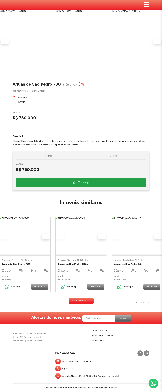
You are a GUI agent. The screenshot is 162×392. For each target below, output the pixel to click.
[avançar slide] (146, 300)
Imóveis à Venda (99, 330)
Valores (48, 156)
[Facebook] (140, 353)
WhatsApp (83, 182)
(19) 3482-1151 (68, 369)
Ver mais (41, 287)
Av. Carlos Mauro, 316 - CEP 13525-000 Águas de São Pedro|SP (90, 376)
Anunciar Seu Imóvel (102, 335)
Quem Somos (98, 341)
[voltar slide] (139, 300)
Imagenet (113, 387)
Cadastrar (123, 318)
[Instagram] (146, 353)
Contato (113, 156)
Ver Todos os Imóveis (81, 300)
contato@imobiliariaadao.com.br (77, 361)
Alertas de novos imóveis (56, 317)
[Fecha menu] (146, 5)
